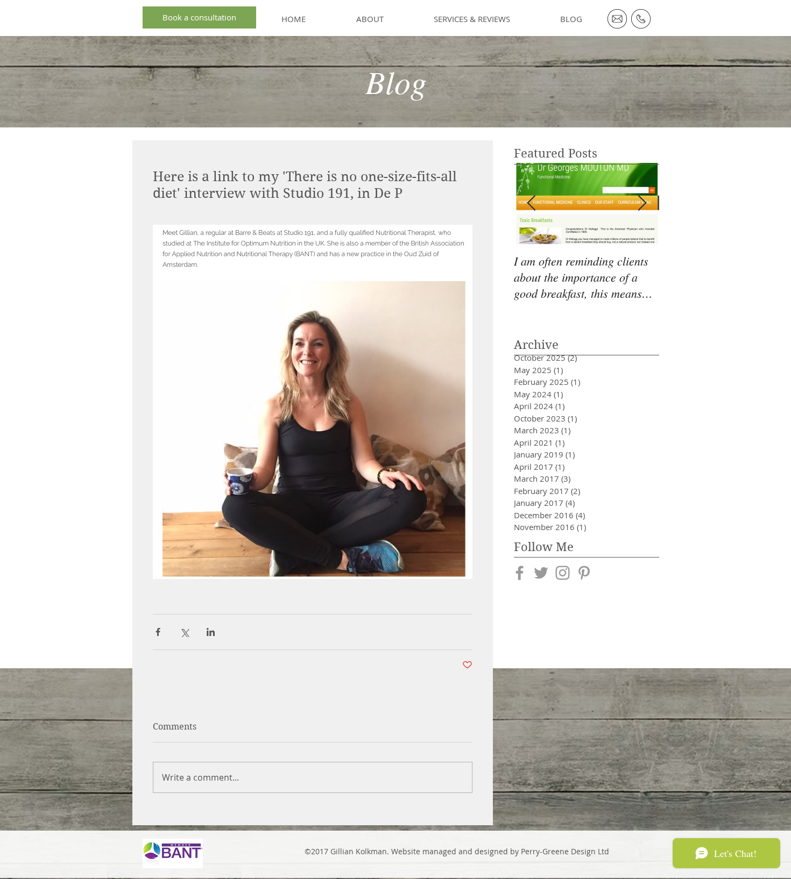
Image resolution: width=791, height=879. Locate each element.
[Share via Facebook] (158, 632)
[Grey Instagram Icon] (562, 572)
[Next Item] (642, 203)
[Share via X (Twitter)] (184, 632)
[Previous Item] (531, 203)
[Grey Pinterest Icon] (584, 572)
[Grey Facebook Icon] (519, 572)
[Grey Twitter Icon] (541, 572)
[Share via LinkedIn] (211, 632)
